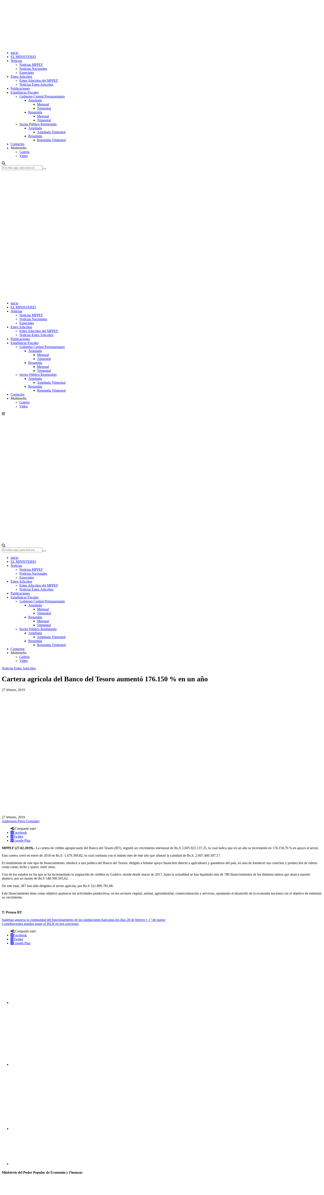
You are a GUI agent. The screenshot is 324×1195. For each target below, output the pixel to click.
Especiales (26, 72)
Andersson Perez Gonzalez (20, 821)
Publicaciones (20, 88)
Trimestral (44, 108)
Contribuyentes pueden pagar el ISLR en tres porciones (40, 924)
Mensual (43, 104)
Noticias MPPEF (31, 65)
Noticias (16, 61)
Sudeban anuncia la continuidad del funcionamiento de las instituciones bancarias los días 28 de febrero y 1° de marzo (83, 920)
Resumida (35, 112)
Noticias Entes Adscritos (36, 84)
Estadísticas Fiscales (25, 92)
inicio (14, 53)
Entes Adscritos (21, 76)
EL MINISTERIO (23, 57)
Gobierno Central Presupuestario (42, 96)
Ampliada (35, 100)
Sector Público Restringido (38, 124)
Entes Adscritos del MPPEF (38, 80)
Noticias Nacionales (33, 68)
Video (23, 156)
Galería (24, 152)
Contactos (17, 144)
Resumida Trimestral (51, 140)
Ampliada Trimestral (51, 132)
